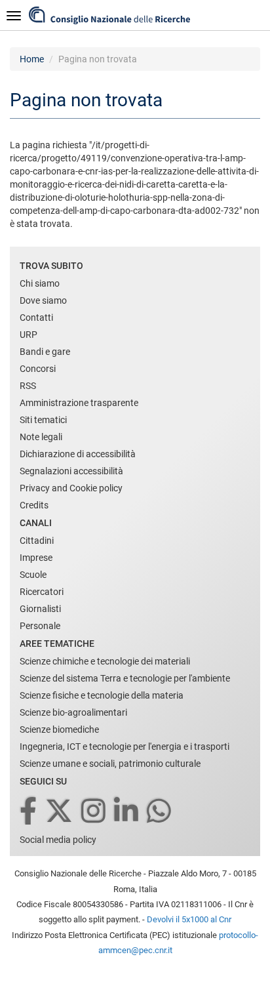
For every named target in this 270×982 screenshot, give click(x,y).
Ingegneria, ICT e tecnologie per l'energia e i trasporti (124, 746)
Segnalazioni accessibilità (71, 471)
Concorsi (38, 368)
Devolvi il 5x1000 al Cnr (189, 919)
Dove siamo (43, 300)
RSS (28, 385)
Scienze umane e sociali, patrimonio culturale (110, 763)
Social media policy (58, 839)
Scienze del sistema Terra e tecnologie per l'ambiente (125, 678)
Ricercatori (42, 591)
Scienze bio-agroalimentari (73, 712)
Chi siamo (40, 283)
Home (32, 59)
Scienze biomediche (59, 729)
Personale (40, 626)
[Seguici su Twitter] (60, 812)
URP (28, 334)
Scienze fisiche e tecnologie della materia (101, 695)
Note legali (41, 437)
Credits (34, 505)
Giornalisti (40, 609)
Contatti (36, 317)
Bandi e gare (45, 351)
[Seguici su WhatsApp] (160, 812)
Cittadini (37, 540)
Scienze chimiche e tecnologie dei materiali (105, 661)
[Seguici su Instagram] (94, 812)
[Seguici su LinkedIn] (127, 812)
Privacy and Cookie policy (71, 488)
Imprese (36, 557)
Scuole (33, 574)
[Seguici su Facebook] (29, 812)
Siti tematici (43, 420)
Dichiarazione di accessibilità (78, 454)
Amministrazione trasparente (79, 403)
